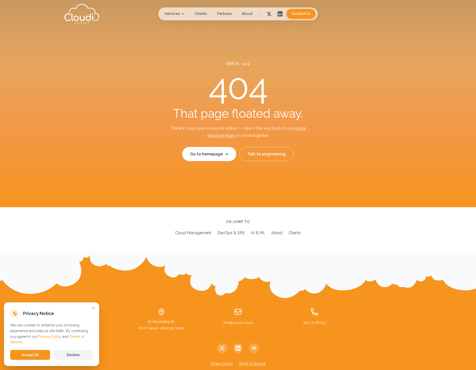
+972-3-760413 (314, 323)
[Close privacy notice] (93, 308)
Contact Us (301, 14)
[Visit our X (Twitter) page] (269, 13)
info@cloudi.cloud (238, 323)
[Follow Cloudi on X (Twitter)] (222, 348)
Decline (73, 355)
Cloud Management (193, 232)
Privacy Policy (221, 364)
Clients (201, 13)
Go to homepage (206, 154)
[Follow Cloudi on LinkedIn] (238, 348)
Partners (224, 13)
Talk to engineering (266, 154)
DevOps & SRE (231, 232)
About (247, 13)
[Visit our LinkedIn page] (280, 13)
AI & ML (258, 232)
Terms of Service (252, 364)
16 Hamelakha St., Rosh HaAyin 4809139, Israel (161, 325)
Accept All (30, 355)
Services (172, 13)
